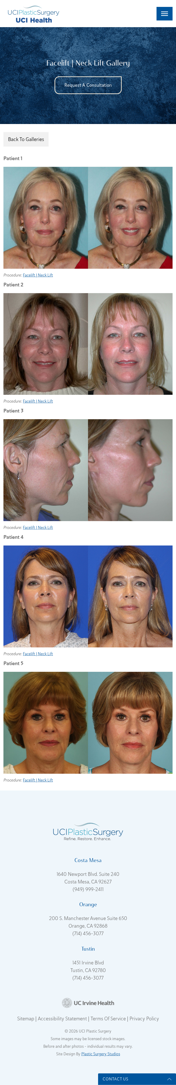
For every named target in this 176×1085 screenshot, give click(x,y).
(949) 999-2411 (88, 889)
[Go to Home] (33, 9)
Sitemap (26, 1018)
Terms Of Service (109, 1018)
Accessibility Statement (63, 1018)
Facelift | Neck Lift (38, 275)
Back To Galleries (26, 139)
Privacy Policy (144, 1018)
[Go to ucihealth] (33, 20)
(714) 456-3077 (88, 933)
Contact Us (115, 1079)
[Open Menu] (165, 13)
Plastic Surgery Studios (100, 1053)
